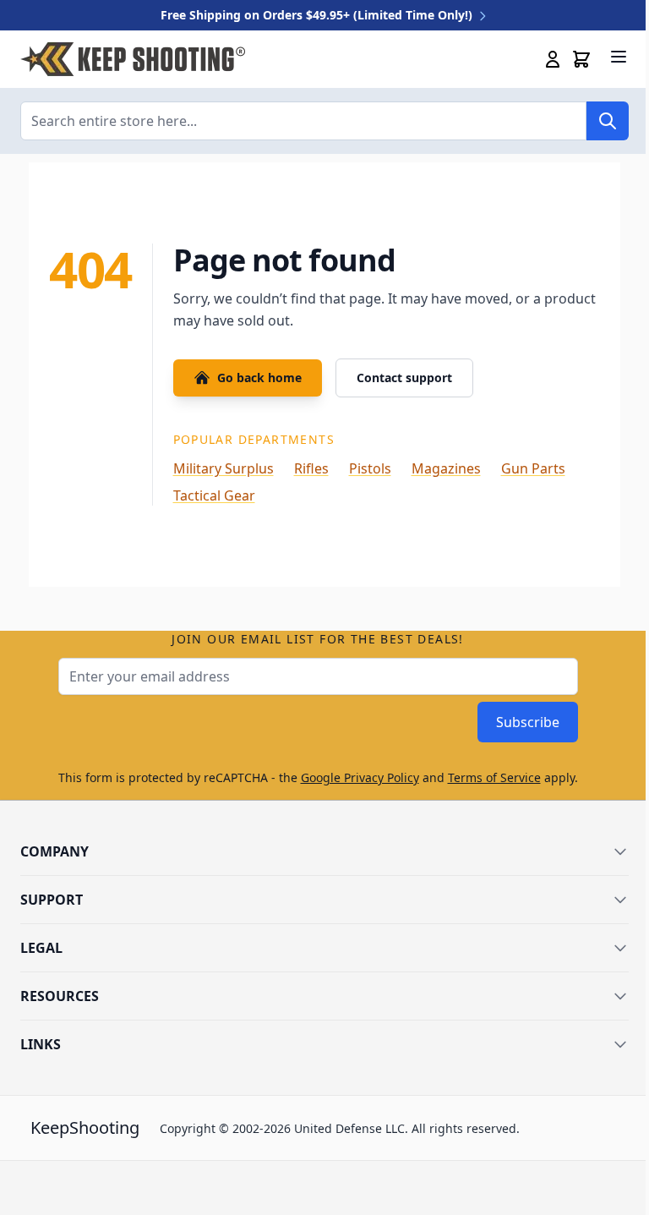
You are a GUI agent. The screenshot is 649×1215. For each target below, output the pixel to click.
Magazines (446, 468)
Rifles (311, 468)
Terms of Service (494, 777)
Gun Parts (533, 468)
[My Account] (552, 59)
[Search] (607, 120)
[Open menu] (618, 57)
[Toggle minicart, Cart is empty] (581, 59)
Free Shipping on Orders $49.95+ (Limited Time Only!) (318, 15)
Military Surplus (223, 468)
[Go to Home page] (132, 59)
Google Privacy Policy (360, 777)
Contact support (404, 377)
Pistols (370, 468)
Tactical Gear (214, 495)
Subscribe (527, 722)
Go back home (259, 377)
